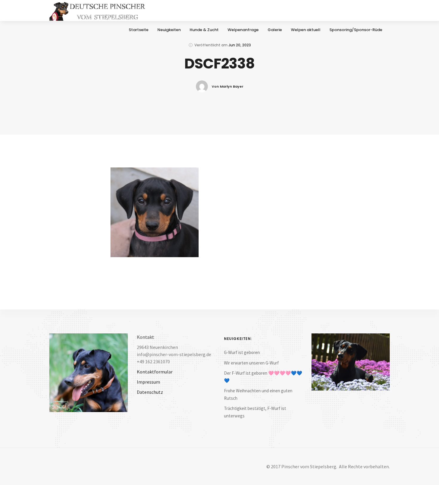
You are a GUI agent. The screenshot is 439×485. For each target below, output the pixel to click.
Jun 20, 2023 (239, 45)
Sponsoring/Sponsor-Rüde (355, 30)
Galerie (275, 30)
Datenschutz (150, 392)
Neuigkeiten (169, 30)
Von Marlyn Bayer (227, 86)
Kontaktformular (155, 372)
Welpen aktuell (305, 30)
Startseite (138, 30)
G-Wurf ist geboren (242, 352)
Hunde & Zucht (204, 30)
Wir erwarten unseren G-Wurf (251, 363)
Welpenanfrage (243, 30)
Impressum (148, 382)
